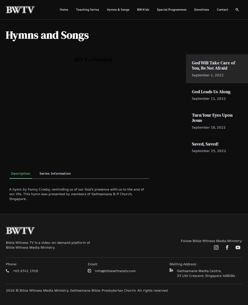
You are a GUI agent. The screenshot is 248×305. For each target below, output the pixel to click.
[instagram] (216, 247)
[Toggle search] (237, 10)
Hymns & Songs (118, 9)
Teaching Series (87, 9)
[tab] (20, 173)
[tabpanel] (79, 194)
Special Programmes (172, 9)
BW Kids (143, 9)
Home (64, 9)
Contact (222, 9)
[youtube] (238, 247)
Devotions (201, 9)
